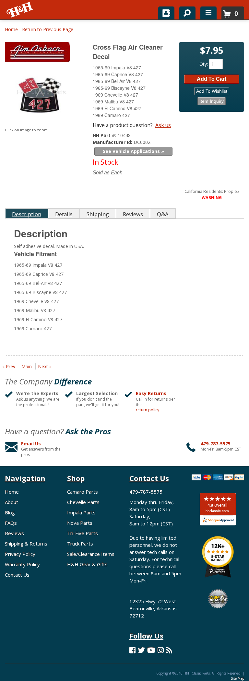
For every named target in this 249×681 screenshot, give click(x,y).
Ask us (163, 125)
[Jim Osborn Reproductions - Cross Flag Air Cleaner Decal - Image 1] (41, 95)
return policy (147, 410)
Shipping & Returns (26, 543)
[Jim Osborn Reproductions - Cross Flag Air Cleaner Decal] (41, 53)
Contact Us (17, 574)
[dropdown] (208, 12)
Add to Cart (211, 79)
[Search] (185, 11)
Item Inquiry (211, 101)
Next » (45, 366)
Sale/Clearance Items (90, 554)
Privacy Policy (20, 554)
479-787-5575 (216, 443)
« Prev (8, 366)
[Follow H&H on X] (141, 650)
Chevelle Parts (83, 502)
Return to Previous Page (47, 29)
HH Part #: (105, 135)
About (11, 502)
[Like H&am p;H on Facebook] (132, 650)
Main (26, 366)
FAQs (11, 523)
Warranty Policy (22, 564)
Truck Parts (80, 543)
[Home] (20, 10)
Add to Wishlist (211, 91)
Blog (10, 512)
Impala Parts (81, 512)
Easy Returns (151, 393)
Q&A (163, 214)
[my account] (166, 12)
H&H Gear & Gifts (87, 564)
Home (11, 29)
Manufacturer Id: (113, 142)
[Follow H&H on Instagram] (161, 650)
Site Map (237, 678)
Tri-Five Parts (82, 533)
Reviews (14, 533)
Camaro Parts (82, 491)
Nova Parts (79, 523)
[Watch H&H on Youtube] (151, 650)
